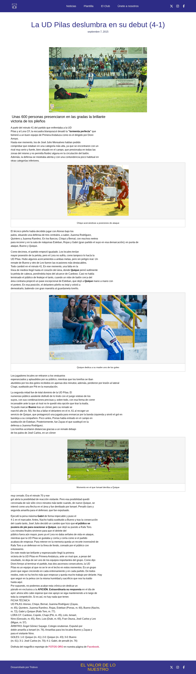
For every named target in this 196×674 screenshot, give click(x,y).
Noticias (71, 6)
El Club (105, 6)
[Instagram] (177, 6)
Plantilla (88, 6)
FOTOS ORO (56, 646)
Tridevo (34, 667)
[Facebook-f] (183, 6)
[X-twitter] (171, 6)
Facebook (93, 646)
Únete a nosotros (128, 6)
